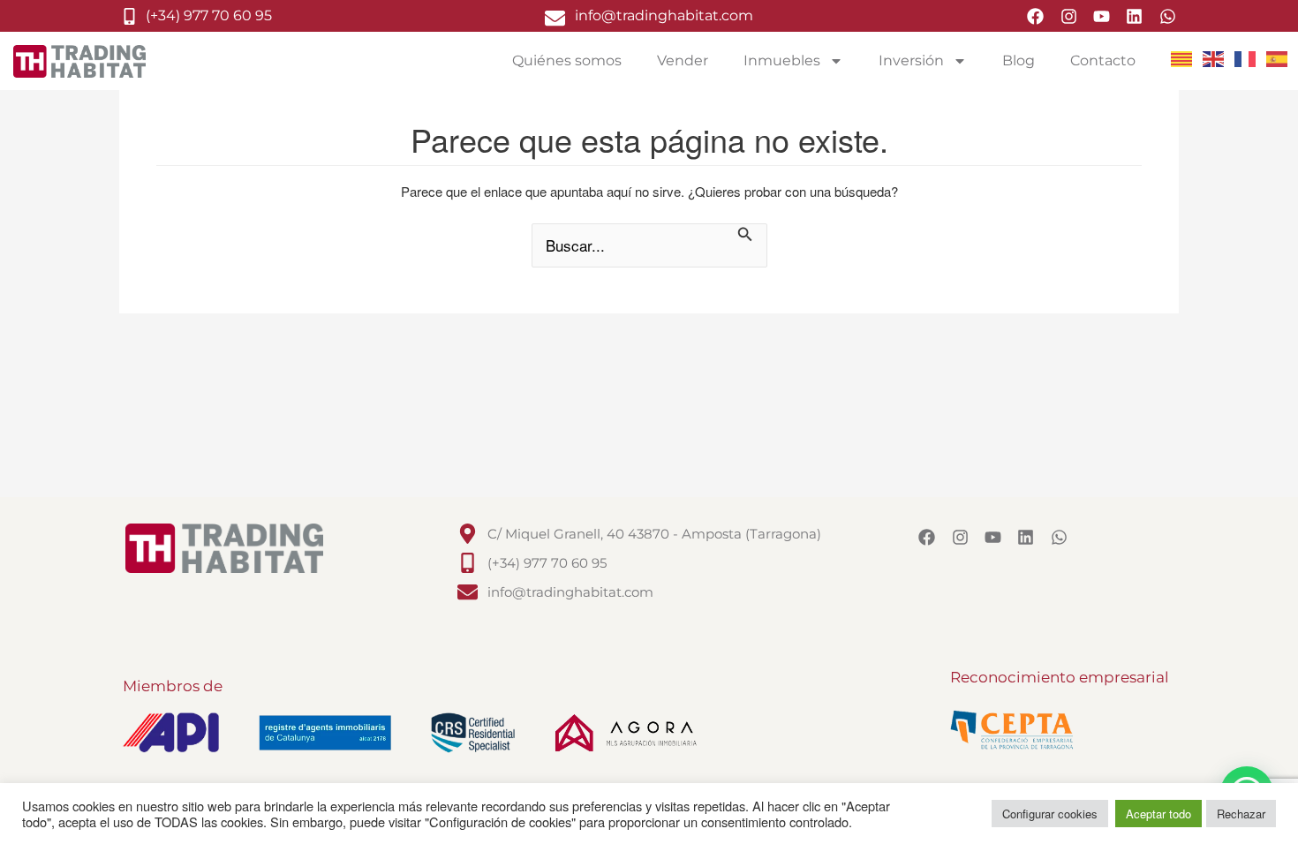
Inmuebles (781, 60)
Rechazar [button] (1241, 813)
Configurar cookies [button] (1050, 813)
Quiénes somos (567, 60)
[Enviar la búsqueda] (745, 235)
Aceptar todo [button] (1158, 813)
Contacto (1103, 60)
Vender (682, 60)
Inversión (911, 60)
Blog (1018, 60)
